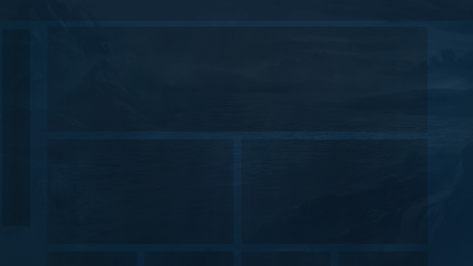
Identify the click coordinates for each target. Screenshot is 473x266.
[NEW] (11, 39)
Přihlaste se (384, 10)
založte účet (425, 10)
